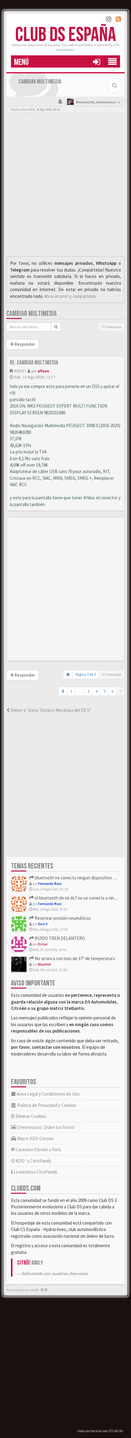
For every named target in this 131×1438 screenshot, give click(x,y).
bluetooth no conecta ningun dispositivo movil (78, 878)
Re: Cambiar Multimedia (34, 362)
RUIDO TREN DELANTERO (59, 938)
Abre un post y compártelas (70, 296)
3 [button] (89, 691)
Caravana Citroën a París (38, 1149)
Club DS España (65, 35)
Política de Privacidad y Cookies (46, 1105)
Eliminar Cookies (30, 1116)
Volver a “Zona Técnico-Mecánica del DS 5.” (50, 710)
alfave (43, 370)
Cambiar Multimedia (31, 313)
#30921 (20, 370)
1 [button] (71, 691)
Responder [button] (24, 344)
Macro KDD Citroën (35, 1138)
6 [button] (112, 691)
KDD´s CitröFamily (33, 1161)
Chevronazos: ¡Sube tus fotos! (45, 1127)
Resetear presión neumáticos (62, 918)
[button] (96, 61)
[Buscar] (56, 326)
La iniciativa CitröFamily (34, 1172)
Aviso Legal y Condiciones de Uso (48, 1094)
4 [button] (96, 691)
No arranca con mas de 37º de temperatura (74, 958)
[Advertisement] (65, 186)
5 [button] (104, 691)
